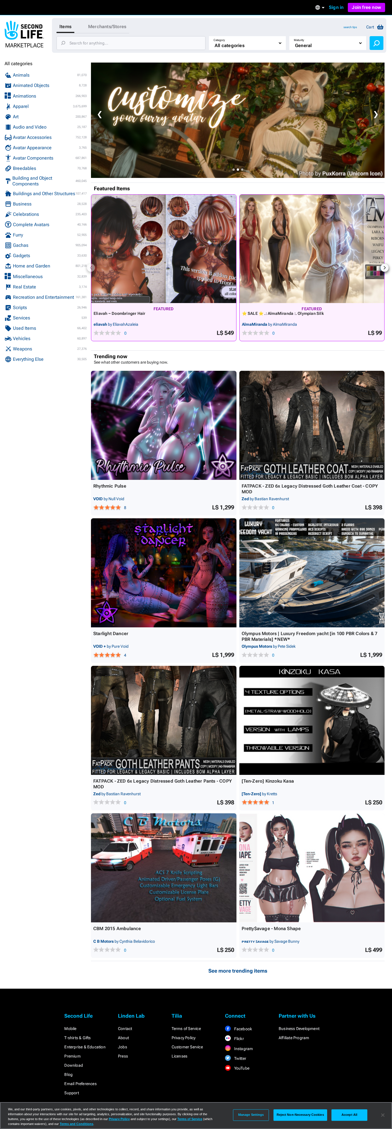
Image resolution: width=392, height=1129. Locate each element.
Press (123, 1056)
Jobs (122, 1047)
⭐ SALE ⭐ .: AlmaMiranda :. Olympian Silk (283, 313)
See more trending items (237, 971)
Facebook (242, 1029)
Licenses (180, 1056)
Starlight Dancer (110, 633)
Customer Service (187, 1047)
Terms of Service (186, 1028)
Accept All (349, 1115)
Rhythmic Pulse (109, 486)
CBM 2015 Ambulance (117, 928)
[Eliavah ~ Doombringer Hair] (163, 249)
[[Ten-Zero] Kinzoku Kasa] (312, 720)
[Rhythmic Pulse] (163, 425)
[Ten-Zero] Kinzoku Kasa (268, 781)
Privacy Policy (184, 1037)
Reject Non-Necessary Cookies (300, 1115)
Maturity (299, 40)
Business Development (299, 1028)
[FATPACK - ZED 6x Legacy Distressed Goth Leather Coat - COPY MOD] (312, 425)
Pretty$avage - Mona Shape (271, 928)
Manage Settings (251, 1115)
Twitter (239, 1058)
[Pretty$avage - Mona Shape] (312, 867)
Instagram (243, 1048)
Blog (68, 1074)
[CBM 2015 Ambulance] (163, 867)
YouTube (241, 1068)
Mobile (70, 1028)
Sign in (336, 7)
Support (71, 1093)
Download (73, 1065)
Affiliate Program (294, 1037)
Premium (72, 1056)
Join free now (366, 7)
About (123, 1037)
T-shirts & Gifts (77, 1037)
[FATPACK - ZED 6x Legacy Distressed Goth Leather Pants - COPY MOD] (163, 720)
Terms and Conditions (76, 1124)
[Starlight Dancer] (163, 572)
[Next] (385, 268)
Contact (125, 1028)
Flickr (238, 1038)
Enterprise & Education (84, 1047)
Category (219, 40)
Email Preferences (80, 1083)
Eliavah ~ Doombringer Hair (119, 313)
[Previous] (91, 268)
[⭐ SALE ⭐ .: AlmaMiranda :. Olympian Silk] (312, 249)
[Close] (383, 1115)
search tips (350, 27)
